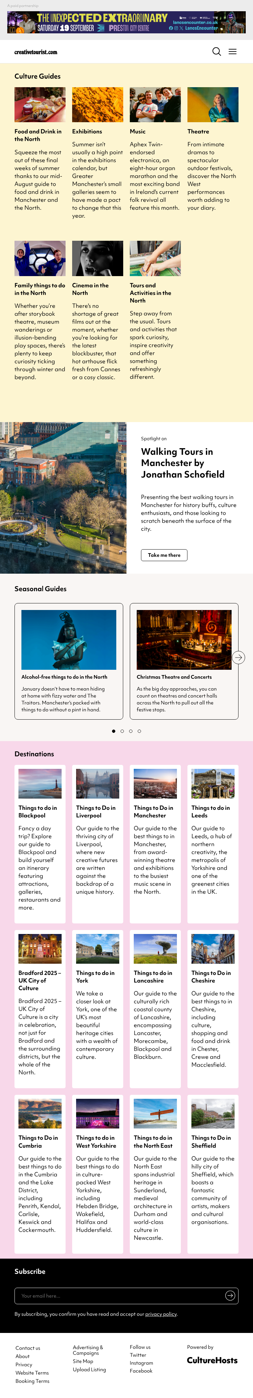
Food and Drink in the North (38, 135)
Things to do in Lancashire (153, 976)
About (22, 1356)
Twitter (138, 1355)
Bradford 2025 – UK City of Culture (39, 980)
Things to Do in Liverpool (96, 811)
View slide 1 (113, 731)
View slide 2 (122, 731)
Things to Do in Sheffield (211, 1141)
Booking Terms (32, 1381)
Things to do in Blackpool (37, 811)
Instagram (141, 1363)
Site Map (83, 1361)
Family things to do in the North (39, 289)
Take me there (164, 555)
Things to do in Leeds (210, 811)
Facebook (141, 1371)
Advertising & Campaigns (88, 1350)
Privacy (23, 1365)
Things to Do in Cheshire (211, 976)
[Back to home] (35, 51)
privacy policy (161, 1314)
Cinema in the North (90, 289)
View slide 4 (139, 731)
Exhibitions (87, 131)
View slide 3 (130, 731)
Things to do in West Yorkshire (96, 1141)
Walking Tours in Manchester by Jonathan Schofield (183, 463)
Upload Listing (89, 1370)
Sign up (229, 1297)
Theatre (198, 131)
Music (138, 131)
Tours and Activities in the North (150, 292)
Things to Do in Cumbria (38, 1141)
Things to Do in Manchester (153, 811)
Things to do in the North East (153, 1141)
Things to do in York (95, 976)
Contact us (27, 1348)
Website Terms (32, 1373)
